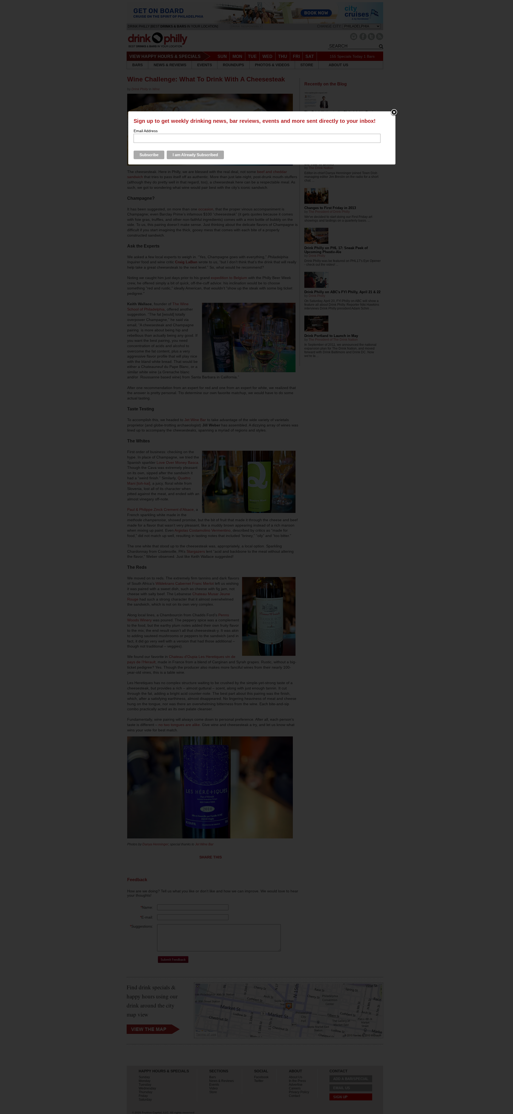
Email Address (146, 131)
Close (394, 113)
